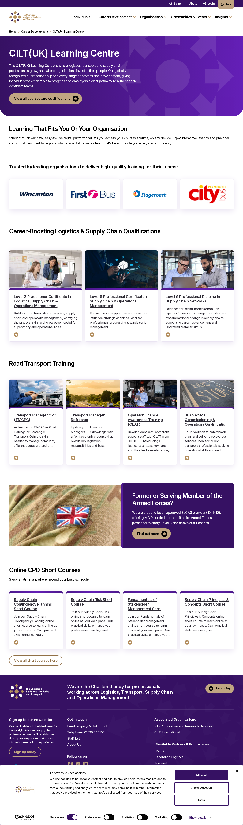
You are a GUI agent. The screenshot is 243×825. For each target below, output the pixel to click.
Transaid (160, 763)
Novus (159, 751)
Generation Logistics (168, 757)
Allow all (201, 775)
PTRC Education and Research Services (183, 726)
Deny (201, 800)
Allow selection (201, 787)
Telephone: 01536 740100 (86, 732)
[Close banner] (237, 771)
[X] (78, 764)
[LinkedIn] (85, 764)
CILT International (167, 732)
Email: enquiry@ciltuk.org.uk (87, 726)
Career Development (34, 31)
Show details (197, 817)
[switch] (109, 817)
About (193, 3)
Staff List (73, 738)
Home (13, 31)
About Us (74, 744)
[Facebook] (70, 764)
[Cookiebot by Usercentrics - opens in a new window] (24, 817)
